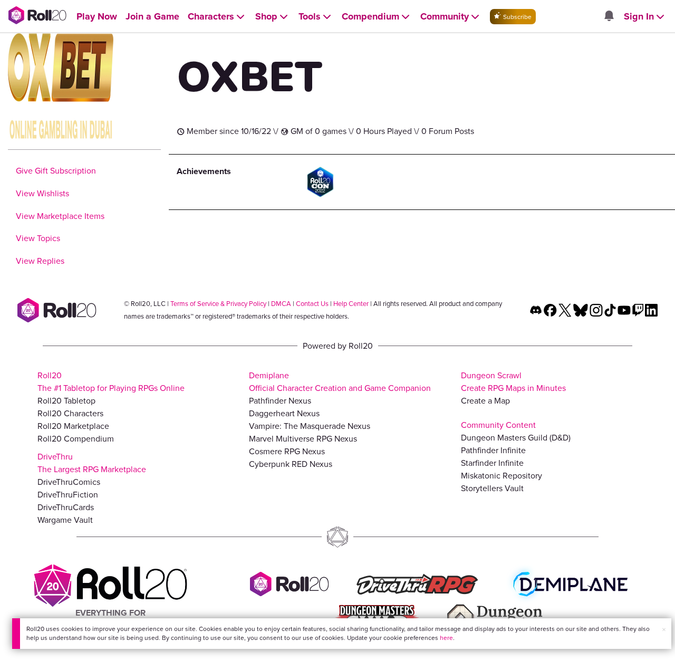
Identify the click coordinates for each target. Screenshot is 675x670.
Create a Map (485, 401)
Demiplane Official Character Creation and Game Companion (340, 381)
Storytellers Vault (492, 488)
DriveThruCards (65, 507)
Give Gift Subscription (56, 171)
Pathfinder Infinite (493, 450)
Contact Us (312, 304)
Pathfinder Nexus (280, 401)
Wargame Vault (65, 520)
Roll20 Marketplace (73, 426)
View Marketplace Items (60, 216)
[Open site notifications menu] (608, 16)
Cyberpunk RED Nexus (290, 464)
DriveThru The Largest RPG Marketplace (91, 463)
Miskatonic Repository (501, 476)
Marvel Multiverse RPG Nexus (303, 439)
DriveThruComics (68, 482)
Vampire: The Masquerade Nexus (309, 426)
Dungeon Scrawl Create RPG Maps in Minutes (513, 381)
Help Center (351, 304)
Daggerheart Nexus (284, 413)
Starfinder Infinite (492, 463)
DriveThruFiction (67, 495)
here (446, 638)
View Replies (40, 261)
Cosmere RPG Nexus (287, 451)
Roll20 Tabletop (66, 401)
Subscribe (517, 17)
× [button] (664, 630)
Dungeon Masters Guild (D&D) (516, 438)
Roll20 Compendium (75, 439)
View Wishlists (42, 193)
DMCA (281, 304)
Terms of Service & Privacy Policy (218, 304)
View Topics (38, 238)
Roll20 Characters (70, 413)
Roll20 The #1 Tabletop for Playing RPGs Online (111, 381)
